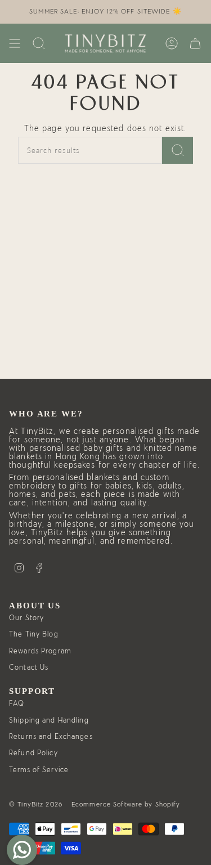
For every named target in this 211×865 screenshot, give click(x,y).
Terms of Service (39, 770)
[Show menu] (14, 43)
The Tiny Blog (34, 634)
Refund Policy (33, 753)
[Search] (177, 150)
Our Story (26, 618)
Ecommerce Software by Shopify (126, 804)
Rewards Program (40, 651)
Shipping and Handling (49, 720)
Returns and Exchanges (51, 737)
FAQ (16, 703)
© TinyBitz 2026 (35, 804)
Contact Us (28, 667)
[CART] (195, 43)
